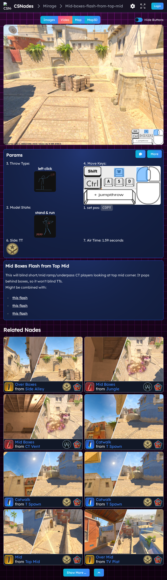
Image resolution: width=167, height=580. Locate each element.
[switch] (139, 20)
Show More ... (76, 573)
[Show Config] (132, 6)
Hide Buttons (154, 19)
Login (157, 6)
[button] (83, 85)
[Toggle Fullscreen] (143, 6)
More (154, 154)
